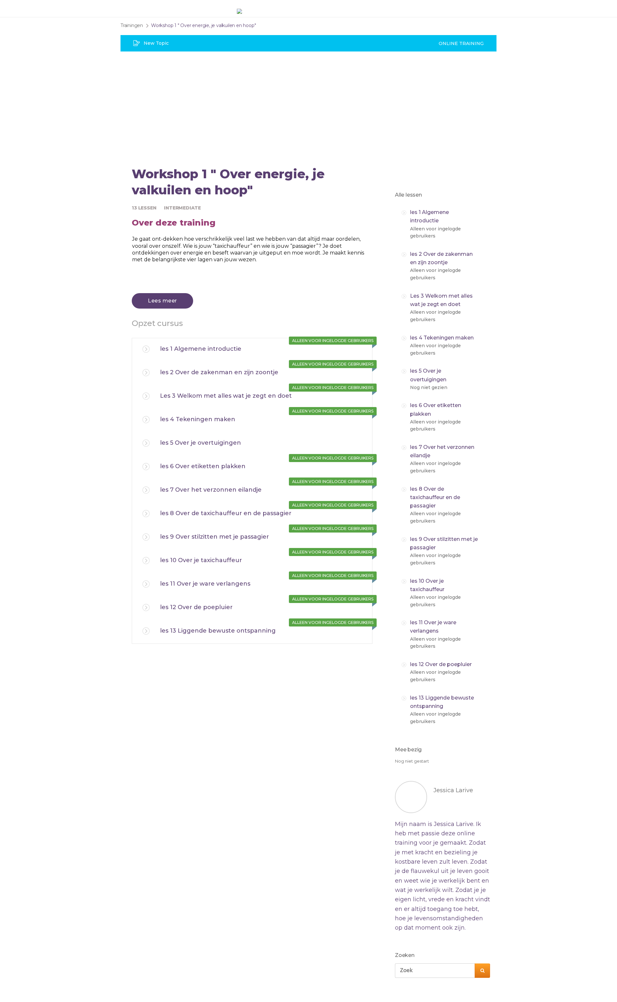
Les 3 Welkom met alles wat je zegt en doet (226, 395)
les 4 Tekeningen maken (197, 419)
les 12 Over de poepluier (196, 607)
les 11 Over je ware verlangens (205, 583)
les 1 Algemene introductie (200, 348)
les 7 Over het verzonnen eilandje (211, 489)
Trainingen (132, 25)
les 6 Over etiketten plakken (203, 466)
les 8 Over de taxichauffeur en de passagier (225, 513)
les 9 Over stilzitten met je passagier (214, 536)
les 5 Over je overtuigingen (200, 442)
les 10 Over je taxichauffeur (201, 560)
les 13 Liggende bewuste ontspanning (218, 630)
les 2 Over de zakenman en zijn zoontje (219, 372)
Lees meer (162, 301)
